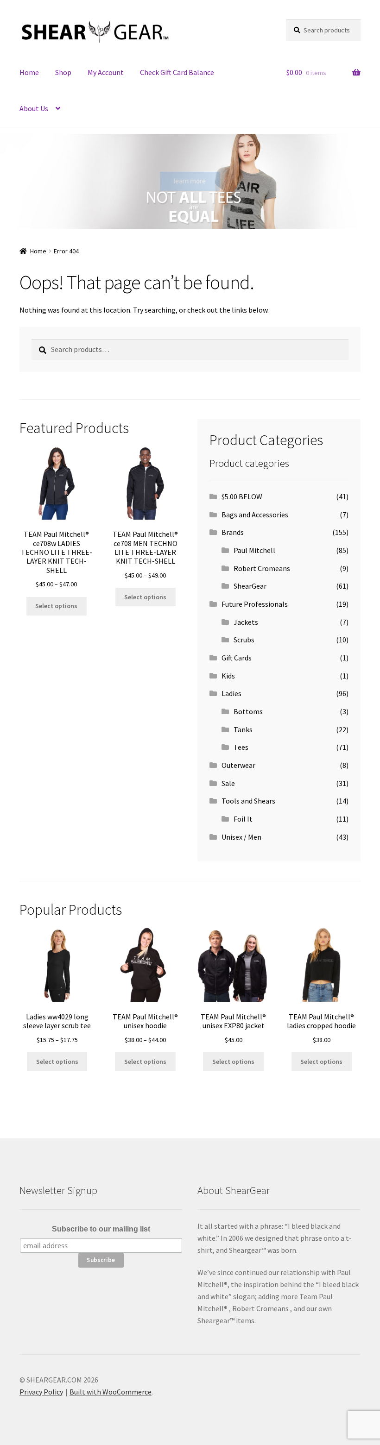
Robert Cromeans (262, 568)
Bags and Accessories (255, 514)
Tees (241, 747)
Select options (56, 606)
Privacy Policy (41, 1391)
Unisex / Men (241, 837)
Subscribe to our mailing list (101, 1229)
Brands (233, 532)
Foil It (243, 818)
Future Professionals (255, 604)
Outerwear (238, 765)
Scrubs (244, 639)
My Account (106, 72)
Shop (63, 72)
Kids (228, 675)
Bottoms (248, 711)
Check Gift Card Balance (177, 72)
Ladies (231, 693)
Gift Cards (237, 657)
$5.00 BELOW (242, 496)
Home (29, 72)
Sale (228, 783)
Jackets (246, 622)
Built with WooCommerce (111, 1391)
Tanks (243, 729)
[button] (13, 181)
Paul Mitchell (254, 550)
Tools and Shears (248, 800)
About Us (33, 108)
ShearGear (250, 586)
